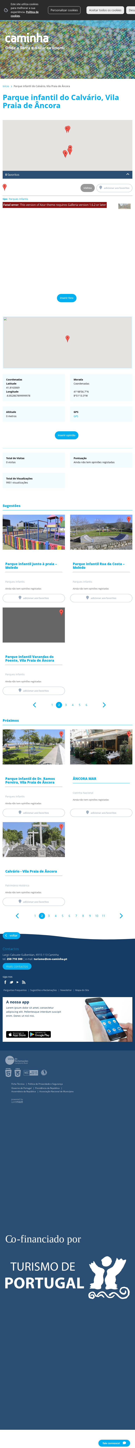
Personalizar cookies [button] (64, 10)
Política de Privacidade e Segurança (45, 1083)
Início (6, 86)
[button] (67, 339)
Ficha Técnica (18, 1083)
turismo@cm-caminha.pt (50, 959)
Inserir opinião (66, 435)
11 (103, 916)
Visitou (87, 188)
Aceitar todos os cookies (105, 10)
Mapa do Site (82, 990)
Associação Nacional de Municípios (56, 1091)
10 (96, 916)
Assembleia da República (23, 1091)
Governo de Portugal (21, 1088)
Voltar (14, 935)
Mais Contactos (17, 966)
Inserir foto (66, 298)
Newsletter (66, 990)
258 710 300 (14, 959)
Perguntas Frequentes (15, 990)
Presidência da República (47, 1088)
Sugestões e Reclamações (43, 990)
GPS (76, 416)
